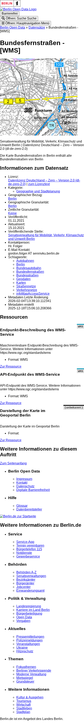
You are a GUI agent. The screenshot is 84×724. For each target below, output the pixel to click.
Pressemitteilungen (30, 636)
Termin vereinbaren (30, 545)
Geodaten (23, 279)
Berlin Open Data (12, 27)
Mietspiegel (24, 678)
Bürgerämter (25, 583)
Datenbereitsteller (29, 509)
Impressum (24, 479)
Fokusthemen (26, 667)
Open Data (24, 617)
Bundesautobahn (28, 268)
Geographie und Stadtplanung (38, 191)
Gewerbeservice (28, 556)
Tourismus (23, 701)
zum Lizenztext (39, 184)
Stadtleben (24, 708)
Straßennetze (26, 286)
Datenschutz (25, 486)
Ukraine (22, 647)
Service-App (25, 542)
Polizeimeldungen (29, 640)
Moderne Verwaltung (31, 674)
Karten (21, 282)
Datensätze (37, 27)
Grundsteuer (25, 681)
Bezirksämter (25, 579)
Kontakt (21, 482)
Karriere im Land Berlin (33, 610)
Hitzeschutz (24, 651)
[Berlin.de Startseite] (18, 516)
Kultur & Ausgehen (29, 697)
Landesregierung (28, 606)
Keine (12, 213)
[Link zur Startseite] (18, 9)
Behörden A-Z (26, 572)
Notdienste (24, 553)
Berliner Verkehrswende (33, 670)
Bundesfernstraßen (30, 271)
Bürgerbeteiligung (29, 613)
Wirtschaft (23, 704)
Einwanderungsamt (30, 590)
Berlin (12, 198)
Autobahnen (25, 260)
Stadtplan (23, 712)
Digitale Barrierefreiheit (33, 490)
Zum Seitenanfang (13, 463)
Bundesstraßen (27, 275)
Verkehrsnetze (26, 290)
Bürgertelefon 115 (29, 549)
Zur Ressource (10, 366)
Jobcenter (23, 587)
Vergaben (23, 621)
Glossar (22, 505)
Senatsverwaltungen (31, 576)
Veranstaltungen (28, 644)
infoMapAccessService (33, 293)
